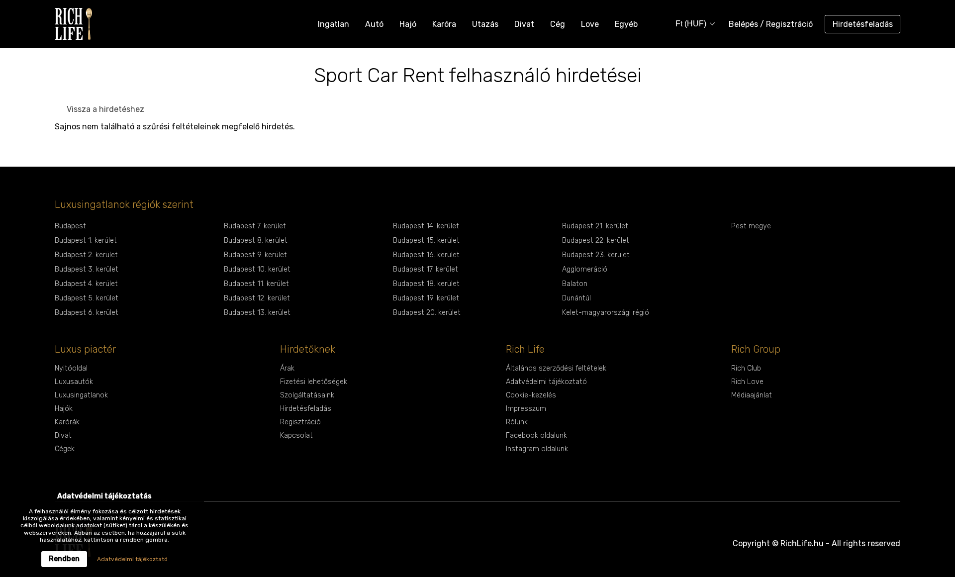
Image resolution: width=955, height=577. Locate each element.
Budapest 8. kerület (255, 240)
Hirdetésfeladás (863, 24)
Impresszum (526, 408)
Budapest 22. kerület (595, 240)
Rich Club (746, 368)
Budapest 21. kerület (595, 226)
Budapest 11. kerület (256, 284)
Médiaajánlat (751, 395)
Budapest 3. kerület (86, 269)
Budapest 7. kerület (255, 226)
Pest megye (751, 226)
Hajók (64, 408)
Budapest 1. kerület (86, 240)
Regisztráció (300, 422)
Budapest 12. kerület (257, 298)
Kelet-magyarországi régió (605, 312)
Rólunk (517, 422)
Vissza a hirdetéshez (105, 109)
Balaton (574, 284)
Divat (63, 435)
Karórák (67, 422)
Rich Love (747, 382)
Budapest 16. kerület (426, 255)
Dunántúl (576, 298)
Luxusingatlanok (81, 395)
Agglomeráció (584, 269)
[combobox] (692, 24)
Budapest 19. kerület (426, 298)
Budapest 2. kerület (86, 255)
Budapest (70, 226)
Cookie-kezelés (531, 395)
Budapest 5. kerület (86, 298)
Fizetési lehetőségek (313, 382)
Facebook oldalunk (536, 435)
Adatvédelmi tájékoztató (546, 382)
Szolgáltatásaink (307, 395)
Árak (287, 368)
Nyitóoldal (71, 368)
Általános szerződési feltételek (556, 368)
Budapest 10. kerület (257, 269)
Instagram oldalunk (537, 449)
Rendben (64, 559)
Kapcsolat (296, 435)
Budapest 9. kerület (255, 255)
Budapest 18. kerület (426, 284)
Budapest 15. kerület (426, 240)
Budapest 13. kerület (257, 312)
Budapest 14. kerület (426, 226)
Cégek (65, 449)
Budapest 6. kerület (86, 312)
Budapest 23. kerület (596, 255)
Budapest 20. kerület (427, 312)
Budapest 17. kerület (425, 269)
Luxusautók (74, 382)
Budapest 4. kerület (86, 284)
